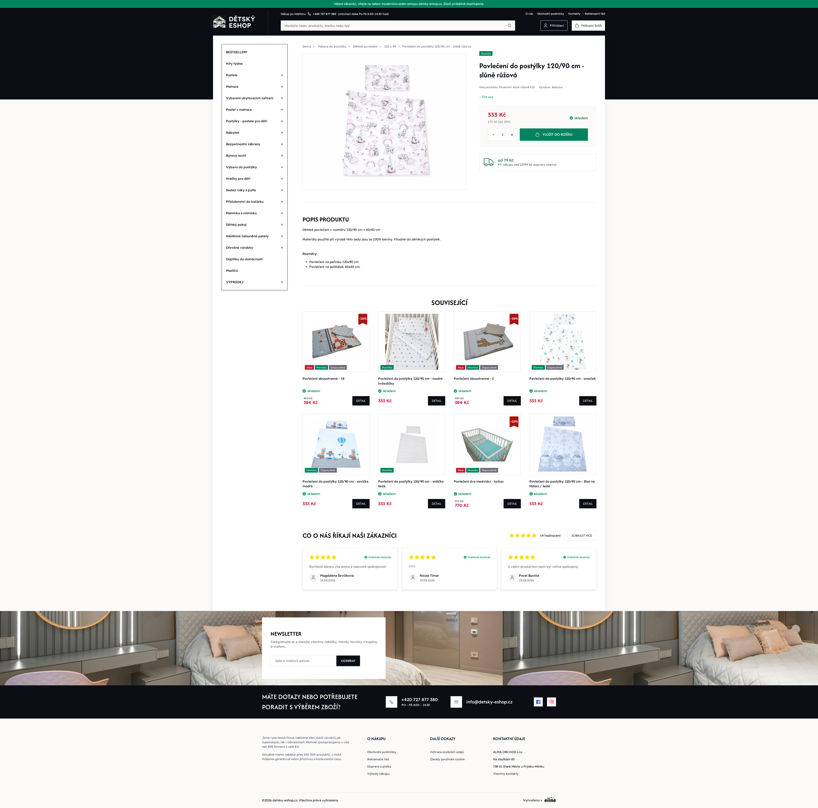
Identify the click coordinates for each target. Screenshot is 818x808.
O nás (529, 13)
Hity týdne (234, 64)
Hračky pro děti (238, 179)
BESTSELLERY (237, 52)
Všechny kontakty (505, 773)
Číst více (487, 97)
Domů (306, 46)
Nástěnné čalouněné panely (247, 236)
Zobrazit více (582, 535)
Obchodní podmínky (550, 13)
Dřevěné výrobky (239, 248)
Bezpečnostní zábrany (243, 144)
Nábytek (232, 133)
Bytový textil (236, 156)
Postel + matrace (239, 110)
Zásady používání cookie (447, 759)
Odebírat (348, 660)
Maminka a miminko (241, 213)
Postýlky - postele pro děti (246, 121)
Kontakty (574, 13)
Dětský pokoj (236, 225)
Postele (232, 75)
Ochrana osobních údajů (447, 751)
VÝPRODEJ (235, 282)
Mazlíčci (232, 271)
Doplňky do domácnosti (244, 259)
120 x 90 (390, 46)
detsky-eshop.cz (284, 800)
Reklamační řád (595, 13)
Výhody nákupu (378, 773)
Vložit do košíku (557, 134)
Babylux (557, 87)
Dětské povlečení (365, 46)
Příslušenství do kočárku (245, 202)
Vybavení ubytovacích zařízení (249, 98)
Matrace (232, 87)
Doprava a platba (379, 766)
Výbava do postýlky (241, 167)
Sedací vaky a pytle (241, 190)
